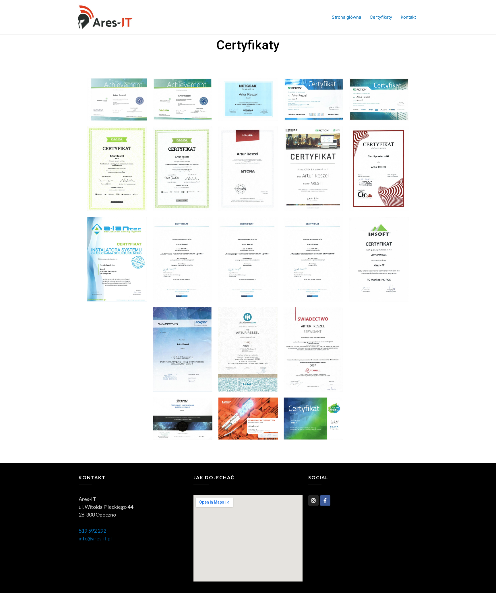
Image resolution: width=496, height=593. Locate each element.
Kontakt (408, 17)
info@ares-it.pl (95, 538)
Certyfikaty (381, 17)
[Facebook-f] (325, 500)
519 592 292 (92, 530)
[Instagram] (313, 500)
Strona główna (346, 17)
